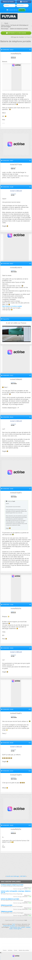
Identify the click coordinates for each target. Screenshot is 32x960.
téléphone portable (6, 905)
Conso (15, 950)
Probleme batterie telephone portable (12, 885)
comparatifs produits (9, 926)
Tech (13, 924)
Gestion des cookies (24, 950)
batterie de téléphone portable (10, 899)
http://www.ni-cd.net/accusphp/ (12, 306)
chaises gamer (17, 928)
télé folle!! (23, 876)
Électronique (4, 28)
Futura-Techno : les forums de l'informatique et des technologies (14, 25)
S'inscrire (24, 2)
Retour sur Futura (8, 1)
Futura (4, 950)
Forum (6, 23)
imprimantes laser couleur (17, 927)
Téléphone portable (6, 911)
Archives (10, 950)
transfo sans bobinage (12, 876)
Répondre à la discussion (16, 33)
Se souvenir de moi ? (13, 10)
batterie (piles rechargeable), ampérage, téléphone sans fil (16, 891)
